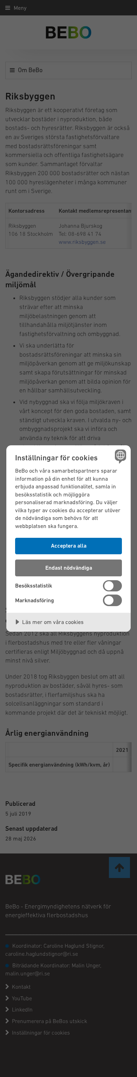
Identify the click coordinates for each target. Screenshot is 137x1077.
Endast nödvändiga (68, 567)
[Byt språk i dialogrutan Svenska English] (120, 456)
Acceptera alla (68, 545)
